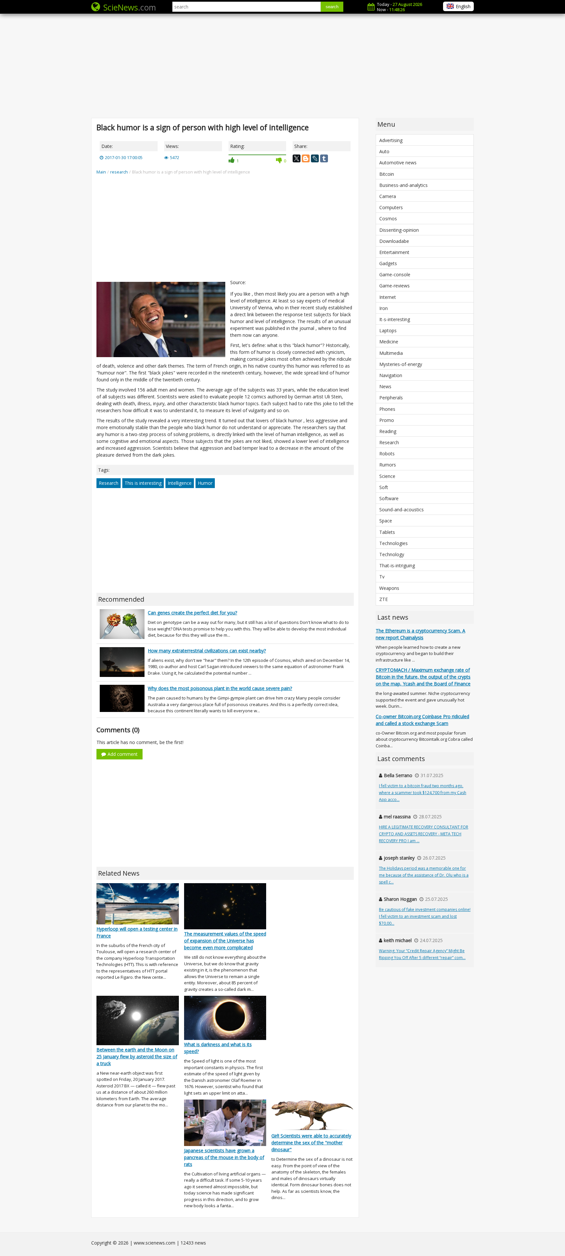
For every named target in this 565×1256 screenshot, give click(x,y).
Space (385, 521)
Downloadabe (394, 241)
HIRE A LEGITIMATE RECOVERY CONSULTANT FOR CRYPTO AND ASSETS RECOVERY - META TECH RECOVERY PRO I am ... (423, 834)
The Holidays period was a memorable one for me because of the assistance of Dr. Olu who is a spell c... (424, 875)
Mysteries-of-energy (400, 364)
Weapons (389, 588)
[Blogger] (306, 158)
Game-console (394, 274)
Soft (383, 487)
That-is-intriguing (397, 565)
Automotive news (398, 162)
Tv (382, 576)
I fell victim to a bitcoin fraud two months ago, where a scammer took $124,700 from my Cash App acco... (422, 792)
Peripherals (391, 397)
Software (389, 498)
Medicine (388, 341)
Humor (205, 483)
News (385, 386)
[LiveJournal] (315, 158)
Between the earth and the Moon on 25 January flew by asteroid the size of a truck (136, 1056)
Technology (391, 554)
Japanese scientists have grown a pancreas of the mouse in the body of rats (224, 1157)
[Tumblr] (324, 158)
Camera (387, 196)
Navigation (390, 375)
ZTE (383, 599)
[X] (296, 158)
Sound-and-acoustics (401, 509)
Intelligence (180, 483)
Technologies (393, 543)
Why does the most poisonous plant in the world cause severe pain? (220, 688)
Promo (386, 420)
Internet (387, 297)
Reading (387, 431)
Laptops (388, 330)
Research (108, 483)
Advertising (390, 140)
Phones (387, 409)
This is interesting (143, 483)
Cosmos (388, 218)
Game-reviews (394, 285)
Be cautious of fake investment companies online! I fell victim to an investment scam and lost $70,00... (425, 916)
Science (387, 476)
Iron (383, 308)
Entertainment (394, 252)
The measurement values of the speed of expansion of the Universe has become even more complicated (225, 941)
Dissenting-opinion (399, 230)
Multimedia (391, 353)
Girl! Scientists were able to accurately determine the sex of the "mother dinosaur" (311, 1143)
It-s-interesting (394, 319)
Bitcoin (386, 174)
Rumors (387, 465)
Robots (387, 453)
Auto (384, 151)
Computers (391, 207)
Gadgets (388, 263)
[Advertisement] (282, 65)
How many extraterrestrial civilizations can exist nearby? (207, 650)
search (332, 6)
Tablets (387, 532)
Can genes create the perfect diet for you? (192, 613)
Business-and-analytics (403, 185)
